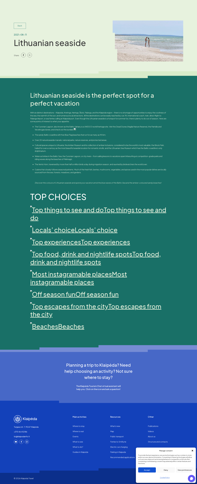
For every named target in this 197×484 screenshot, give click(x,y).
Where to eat (78, 431)
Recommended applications (122, 457)
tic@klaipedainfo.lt (22, 436)
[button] (192, 451)
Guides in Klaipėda (80, 452)
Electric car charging (119, 447)
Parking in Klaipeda (118, 452)
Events (75, 436)
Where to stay (79, 426)
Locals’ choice (96, 230)
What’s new (115, 426)
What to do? (78, 447)
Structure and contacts (158, 442)
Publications (153, 426)
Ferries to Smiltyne (118, 442)
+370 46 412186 (20, 432)
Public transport (117, 436)
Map (112, 431)
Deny (166, 470)
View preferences (185, 470)
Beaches (71, 326)
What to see (78, 442)
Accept (147, 470)
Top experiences (105, 242)
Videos (151, 431)
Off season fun (97, 294)
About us (151, 436)
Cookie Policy (165, 477)
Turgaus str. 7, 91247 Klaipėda (26, 427)
